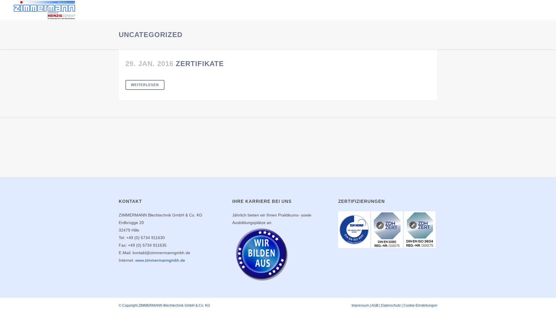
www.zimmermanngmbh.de (160, 260)
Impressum (360, 305)
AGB (374, 305)
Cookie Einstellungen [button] (420, 305)
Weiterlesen (145, 85)
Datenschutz (391, 305)
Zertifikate (200, 64)
